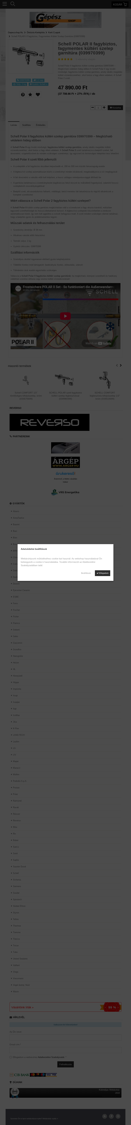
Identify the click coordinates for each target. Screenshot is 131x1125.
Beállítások (86, 573)
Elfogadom (103, 573)
